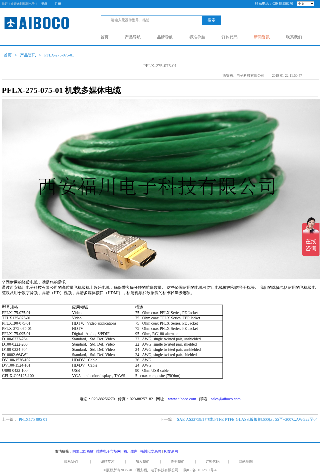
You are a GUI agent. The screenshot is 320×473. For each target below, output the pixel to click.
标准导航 (197, 37)
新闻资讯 (262, 37)
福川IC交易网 (150, 451)
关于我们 (177, 462)
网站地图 (246, 462)
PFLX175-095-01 (33, 419)
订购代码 (230, 37)
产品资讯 (28, 55)
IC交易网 (171, 451)
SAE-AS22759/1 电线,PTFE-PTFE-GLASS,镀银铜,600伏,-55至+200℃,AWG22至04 (247, 419)
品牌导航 (165, 37)
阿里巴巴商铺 (83, 451)
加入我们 (143, 462)
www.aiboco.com (182, 399)
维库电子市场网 (108, 451)
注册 (58, 3)
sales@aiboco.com (225, 399)
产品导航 (133, 37)
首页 (104, 37)
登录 (44, 3)
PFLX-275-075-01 (59, 55)
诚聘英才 (107, 462)
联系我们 (294, 37)
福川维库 (131, 451)
